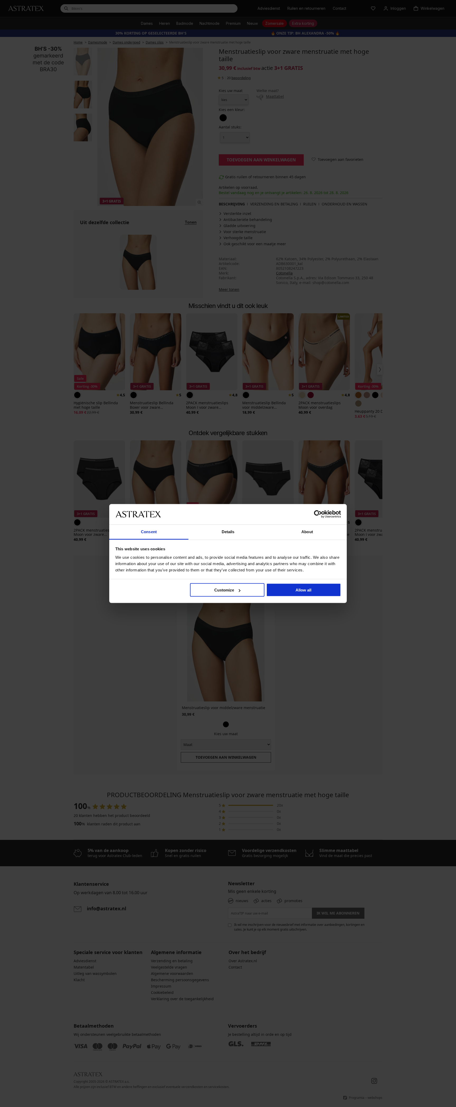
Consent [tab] (149, 531)
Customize (224, 590)
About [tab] (307, 531)
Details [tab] (228, 531)
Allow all (303, 590)
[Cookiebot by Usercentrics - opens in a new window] (318, 514)
